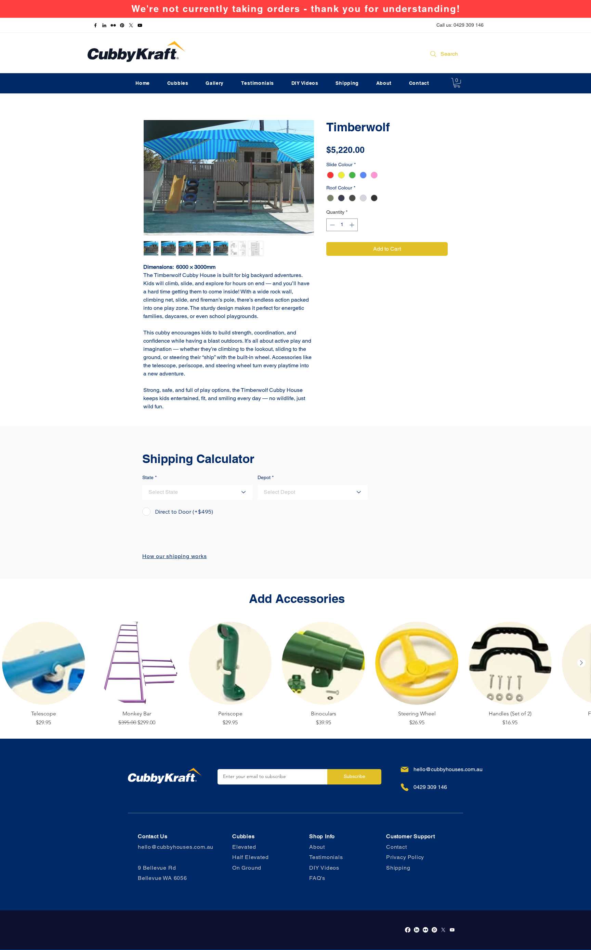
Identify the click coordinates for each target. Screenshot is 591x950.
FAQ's (317, 878)
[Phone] (404, 787)
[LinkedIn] (104, 25)
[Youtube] (452, 930)
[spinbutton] (342, 225)
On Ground (246, 868)
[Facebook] (95, 25)
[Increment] (352, 225)
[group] (295, 674)
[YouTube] (140, 25)
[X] (131, 25)
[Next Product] (581, 663)
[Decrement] (331, 225)
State (148, 477)
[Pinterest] (122, 25)
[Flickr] (113, 25)
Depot (264, 477)
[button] (457, 83)
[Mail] (404, 769)
